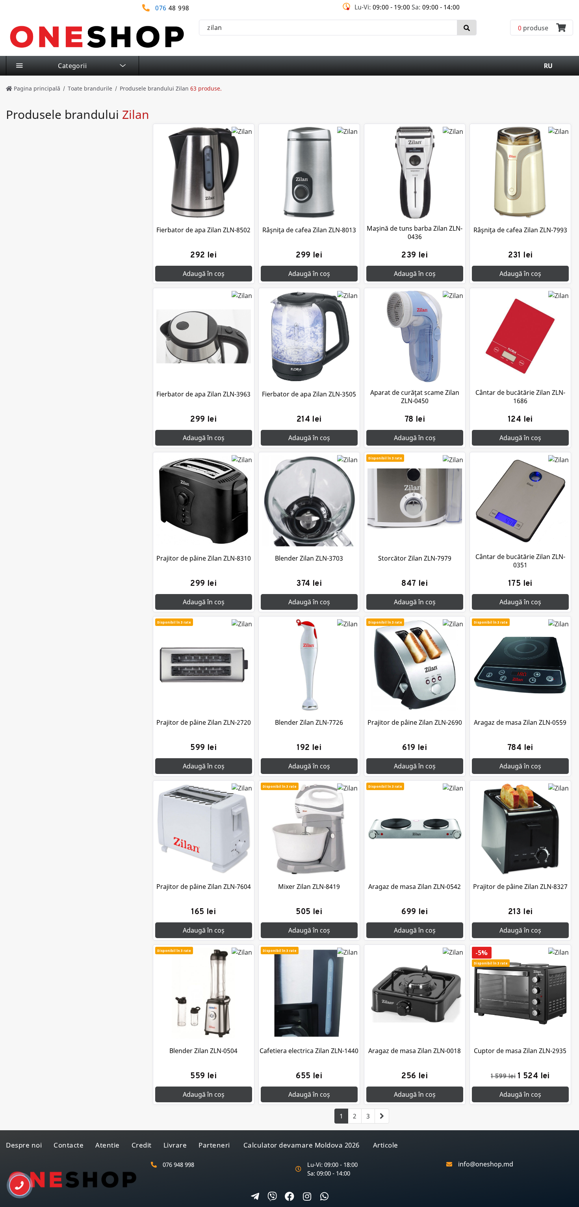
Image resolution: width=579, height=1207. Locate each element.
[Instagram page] (307, 1197)
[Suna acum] (14, 1182)
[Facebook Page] (289, 1197)
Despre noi (24, 1145)
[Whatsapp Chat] (324, 1197)
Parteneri (214, 1145)
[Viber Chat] (272, 1197)
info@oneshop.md (485, 1164)
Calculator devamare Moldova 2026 (301, 1145)
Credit (142, 1145)
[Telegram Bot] (255, 1197)
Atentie (107, 1145)
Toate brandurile (90, 88)
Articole (385, 1145)
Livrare (175, 1145)
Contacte (69, 1145)
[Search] (467, 27)
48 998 (172, 8)
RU (548, 65)
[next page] (382, 1116)
